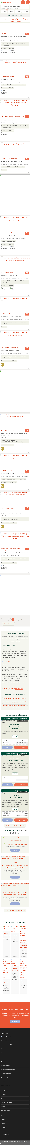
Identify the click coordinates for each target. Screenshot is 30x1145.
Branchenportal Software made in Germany (10, 1141)
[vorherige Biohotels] (2, 619)
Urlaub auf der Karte (6, 1040)
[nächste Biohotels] (20, 619)
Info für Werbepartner (6, 1085)
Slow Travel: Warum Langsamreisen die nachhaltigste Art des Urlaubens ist (15, 894)
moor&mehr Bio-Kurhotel (23, 946)
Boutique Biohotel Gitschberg (15, 936)
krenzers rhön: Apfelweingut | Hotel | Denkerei (10, 549)
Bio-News (15, 862)
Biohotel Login (6, 1134)
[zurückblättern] (4, 24)
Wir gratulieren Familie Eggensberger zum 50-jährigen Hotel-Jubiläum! (15, 702)
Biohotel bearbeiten (5, 1065)
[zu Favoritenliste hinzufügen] (1, 19)
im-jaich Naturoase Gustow (6, 982)
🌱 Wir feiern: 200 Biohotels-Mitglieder (15, 844)
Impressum (3, 1094)
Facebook (11, 688)
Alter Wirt (3, 33)
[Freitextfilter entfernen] (23, 2)
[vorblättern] (26, 24)
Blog (2, 1048)
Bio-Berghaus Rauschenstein (9, 158)
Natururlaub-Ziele (15, 889)
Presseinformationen (16, 840)
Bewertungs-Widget (5, 1077)
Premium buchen (6, 1073)
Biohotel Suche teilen (9, 624)
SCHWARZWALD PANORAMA (9, 348)
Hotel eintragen (16, 1021)
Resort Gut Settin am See (7, 508)
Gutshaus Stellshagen (7, 272)
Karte (11, 11)
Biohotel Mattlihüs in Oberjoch (24, 982)
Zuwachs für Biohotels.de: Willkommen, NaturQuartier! (15, 698)
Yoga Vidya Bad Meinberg (8, 430)
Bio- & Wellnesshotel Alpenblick (9, 314)
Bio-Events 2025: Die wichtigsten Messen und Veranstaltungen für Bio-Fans (15, 867)
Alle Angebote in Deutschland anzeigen (15, 825)
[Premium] (26, 924)
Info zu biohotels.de (5, 1057)
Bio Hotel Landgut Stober (7, 471)
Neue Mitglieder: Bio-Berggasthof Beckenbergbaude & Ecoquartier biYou (15, 706)
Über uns (3, 1053)
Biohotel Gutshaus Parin (7, 233)
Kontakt (4, 1081)
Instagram (4, 688)
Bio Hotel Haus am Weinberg (9, 76)
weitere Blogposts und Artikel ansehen (15, 910)
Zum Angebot (21, 747)
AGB (2, 1098)
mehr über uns (19, 688)
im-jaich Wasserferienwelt (6, 934)
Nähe (18, 11)
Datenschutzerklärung (6, 1102)
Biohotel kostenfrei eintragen (8, 1069)
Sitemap (3, 1106)
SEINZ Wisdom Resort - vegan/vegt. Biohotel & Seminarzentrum (12, 117)
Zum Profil (7, 747)
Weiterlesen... (15, 850)
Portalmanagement (5, 1110)
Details (15, 736)
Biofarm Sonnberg (15, 969)
